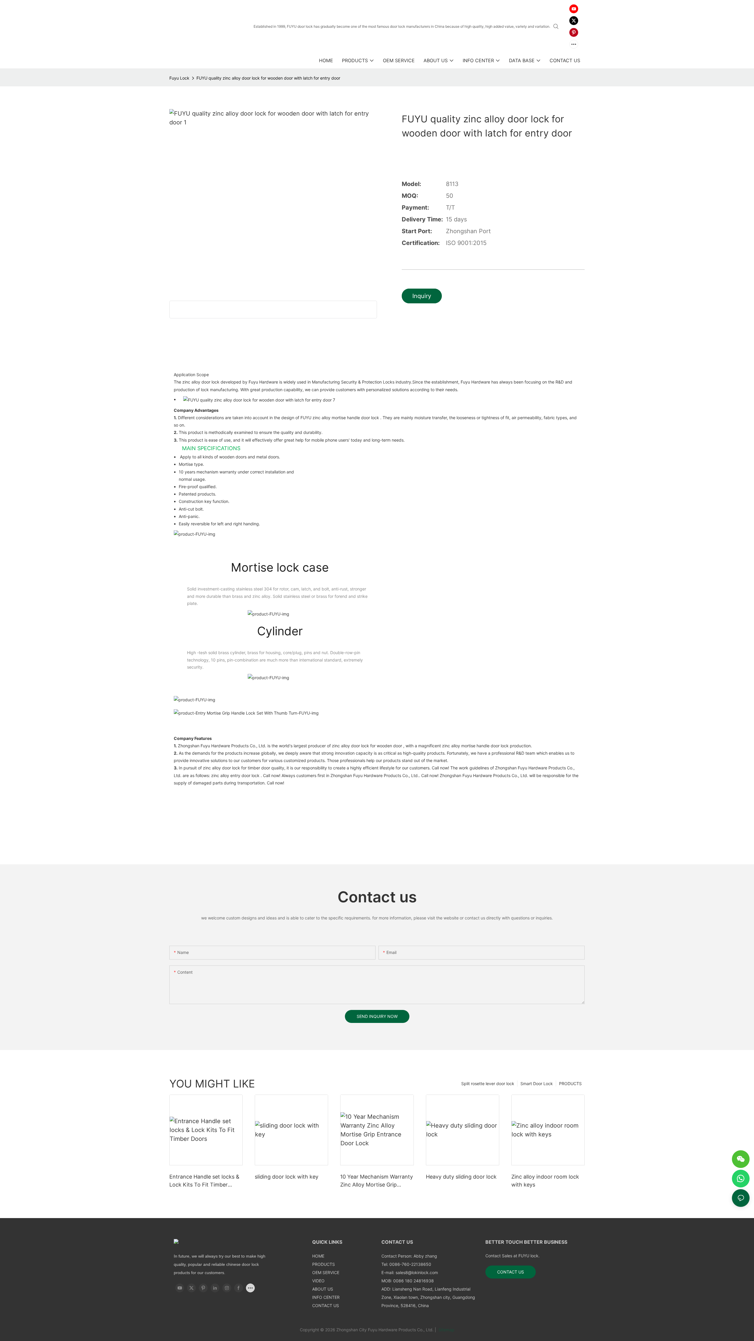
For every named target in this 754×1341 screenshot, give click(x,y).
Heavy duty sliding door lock (461, 1177)
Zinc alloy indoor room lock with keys (545, 1181)
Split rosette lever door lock (487, 1083)
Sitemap (445, 1329)
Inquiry (421, 296)
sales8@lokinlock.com (417, 1272)
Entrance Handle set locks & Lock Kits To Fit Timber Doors (204, 1181)
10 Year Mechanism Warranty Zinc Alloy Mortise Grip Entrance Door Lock (376, 1181)
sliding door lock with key (286, 1177)
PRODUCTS (570, 1083)
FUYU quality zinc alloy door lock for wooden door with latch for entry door (268, 77)
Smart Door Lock (536, 1083)
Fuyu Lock (179, 77)
